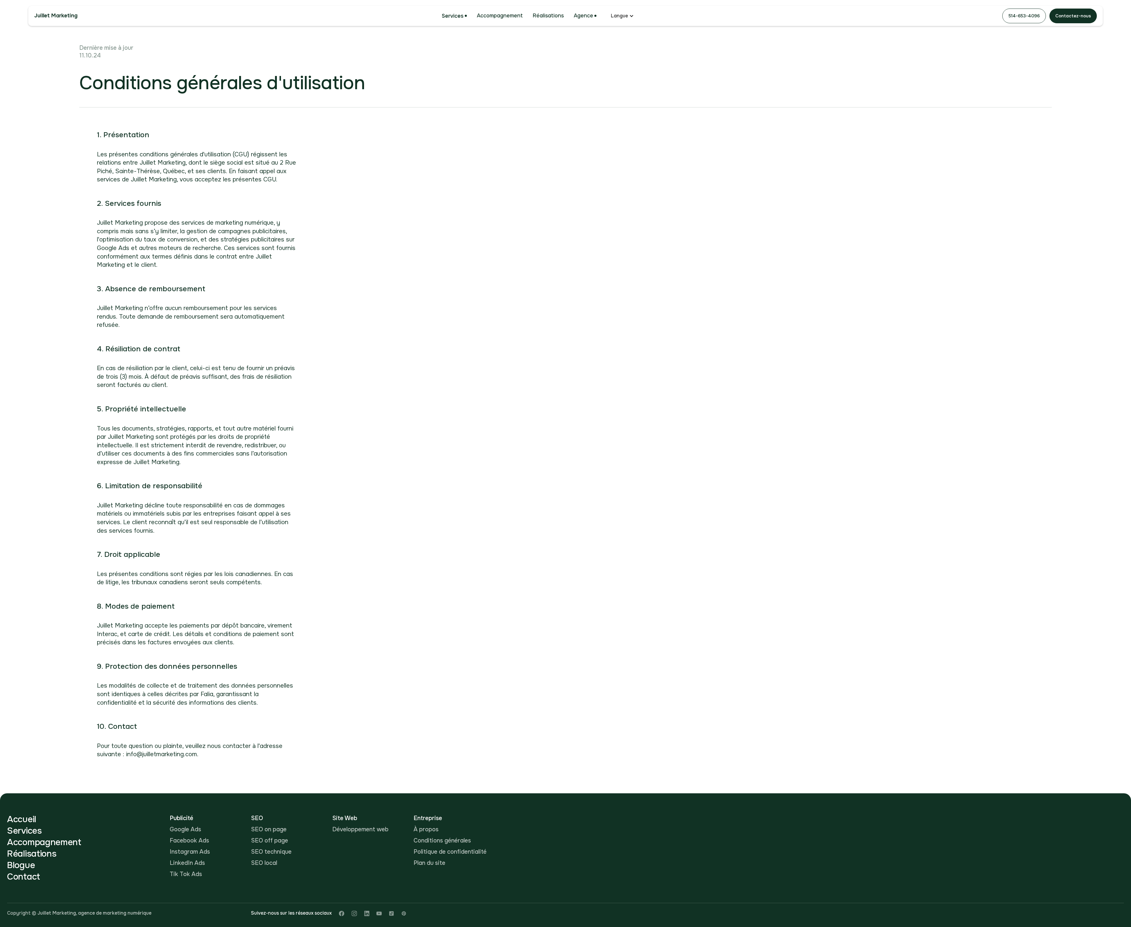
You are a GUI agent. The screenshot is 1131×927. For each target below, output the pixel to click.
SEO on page (269, 829)
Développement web (360, 829)
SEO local (264, 863)
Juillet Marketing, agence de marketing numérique (94, 913)
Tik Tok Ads (186, 874)
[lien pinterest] (403, 913)
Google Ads (185, 829)
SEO (257, 818)
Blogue (21, 865)
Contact (23, 877)
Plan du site (429, 863)
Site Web (344, 818)
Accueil (21, 819)
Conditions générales (442, 840)
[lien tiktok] (391, 913)
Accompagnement (500, 15)
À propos (426, 829)
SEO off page (269, 840)
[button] (454, 16)
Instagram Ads (190, 851)
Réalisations (548, 15)
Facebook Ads (189, 840)
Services (453, 16)
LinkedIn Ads (187, 863)
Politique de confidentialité (450, 851)
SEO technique (271, 851)
